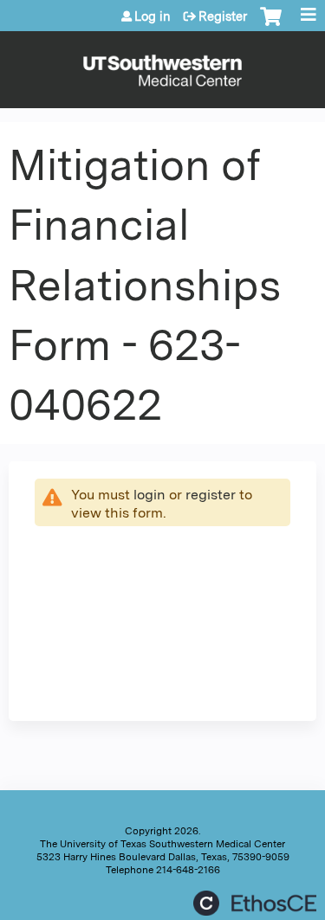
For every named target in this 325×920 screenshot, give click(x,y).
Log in (152, 16)
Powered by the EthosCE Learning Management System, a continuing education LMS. (254, 903)
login (149, 494)
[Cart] (271, 25)
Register (222, 16)
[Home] (162, 65)
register (210, 494)
